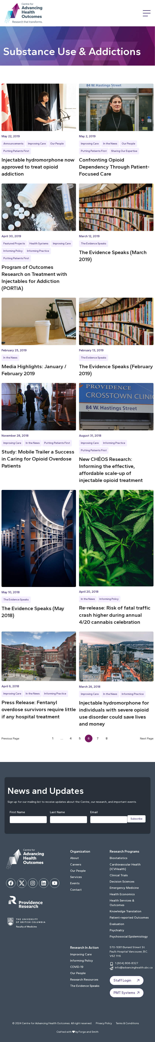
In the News (110, 143)
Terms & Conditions (127, 1023)
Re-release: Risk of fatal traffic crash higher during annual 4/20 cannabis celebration (114, 615)
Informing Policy (12, 251)
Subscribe (136, 818)
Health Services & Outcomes (122, 903)
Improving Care (37, 143)
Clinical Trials (119, 875)
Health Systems (38, 243)
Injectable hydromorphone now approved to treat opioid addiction (38, 167)
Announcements (13, 143)
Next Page (146, 738)
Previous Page (10, 738)
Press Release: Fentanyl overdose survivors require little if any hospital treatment (39, 709)
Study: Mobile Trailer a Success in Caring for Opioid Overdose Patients (38, 459)
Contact (76, 889)
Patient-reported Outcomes (129, 917)
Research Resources (84, 979)
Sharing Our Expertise (124, 151)
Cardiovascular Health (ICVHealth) (125, 867)
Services (76, 877)
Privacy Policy (104, 1023)
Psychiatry (117, 930)
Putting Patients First (16, 151)
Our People (57, 143)
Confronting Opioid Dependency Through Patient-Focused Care (114, 167)
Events (75, 883)
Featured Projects (14, 243)
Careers (75, 864)
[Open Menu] (146, 13)
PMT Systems (124, 993)
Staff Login (122, 980)
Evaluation (117, 924)
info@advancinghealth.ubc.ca (134, 967)
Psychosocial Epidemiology (129, 936)
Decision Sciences (122, 881)
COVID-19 (76, 967)
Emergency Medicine (124, 888)
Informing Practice (38, 251)
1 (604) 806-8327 (126, 963)
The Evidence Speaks (93, 243)
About (74, 858)
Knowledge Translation (125, 911)
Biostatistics (118, 858)
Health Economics (122, 894)
